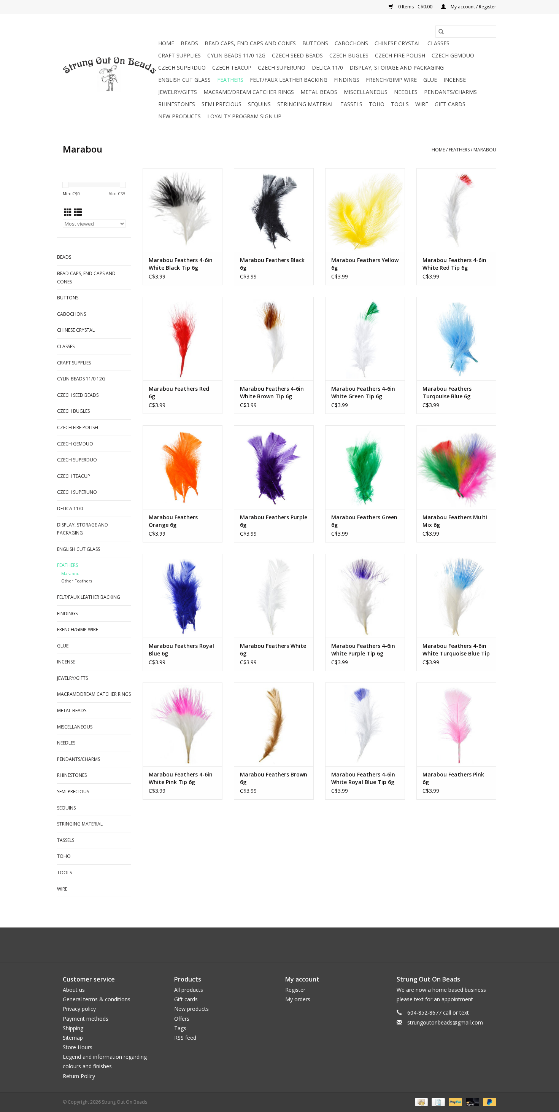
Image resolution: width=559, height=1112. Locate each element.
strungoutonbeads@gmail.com (445, 1022)
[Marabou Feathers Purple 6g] (274, 467)
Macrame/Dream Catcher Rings (248, 91)
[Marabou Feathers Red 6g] (182, 338)
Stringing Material (305, 104)
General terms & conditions (96, 999)
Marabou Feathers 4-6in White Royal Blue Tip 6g (363, 778)
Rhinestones (176, 104)
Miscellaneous (365, 91)
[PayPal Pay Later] (488, 1101)
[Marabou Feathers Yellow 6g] (365, 210)
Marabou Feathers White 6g (273, 649)
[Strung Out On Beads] (109, 74)
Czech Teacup (231, 67)
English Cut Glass (184, 79)
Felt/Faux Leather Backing (288, 79)
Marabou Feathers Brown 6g (273, 778)
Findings (346, 79)
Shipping (73, 1028)
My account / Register (472, 6)
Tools (400, 104)
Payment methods (85, 1018)
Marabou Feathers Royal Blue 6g (181, 649)
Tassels (351, 104)
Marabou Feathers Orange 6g (173, 521)
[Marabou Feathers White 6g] (274, 596)
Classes (438, 43)
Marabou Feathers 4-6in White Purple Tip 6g (363, 649)
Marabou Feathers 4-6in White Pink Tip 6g (181, 778)
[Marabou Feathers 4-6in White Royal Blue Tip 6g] (365, 724)
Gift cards (450, 104)
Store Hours (77, 1047)
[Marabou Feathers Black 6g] (274, 210)
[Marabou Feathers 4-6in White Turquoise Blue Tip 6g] (456, 596)
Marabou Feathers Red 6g (179, 392)
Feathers (230, 79)
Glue (430, 79)
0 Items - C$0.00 (415, 6)
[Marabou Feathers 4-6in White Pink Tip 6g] (182, 724)
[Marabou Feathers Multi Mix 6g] (456, 467)
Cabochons (351, 43)
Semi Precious (221, 104)
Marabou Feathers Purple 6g (273, 521)
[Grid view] (68, 212)
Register (295, 989)
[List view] (78, 212)
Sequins (259, 104)
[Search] (441, 31)
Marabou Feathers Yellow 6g (365, 263)
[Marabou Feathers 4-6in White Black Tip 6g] (182, 210)
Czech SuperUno (281, 67)
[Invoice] (437, 1101)
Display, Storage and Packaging (396, 67)
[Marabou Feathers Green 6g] (365, 467)
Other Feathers (76, 581)
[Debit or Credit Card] (471, 1101)
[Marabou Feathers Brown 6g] (274, 724)
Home (166, 43)
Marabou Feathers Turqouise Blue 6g (447, 392)
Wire (421, 104)
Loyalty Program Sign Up (244, 116)
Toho (376, 104)
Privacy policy (79, 1008)
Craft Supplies (179, 55)
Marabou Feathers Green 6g (364, 521)
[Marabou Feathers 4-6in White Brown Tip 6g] (274, 338)
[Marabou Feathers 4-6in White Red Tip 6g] (456, 210)
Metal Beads (318, 91)
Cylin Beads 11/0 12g (236, 55)
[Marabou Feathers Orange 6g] (182, 467)
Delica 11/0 (327, 67)
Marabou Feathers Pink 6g (453, 778)
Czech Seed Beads (297, 55)
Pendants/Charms (450, 91)
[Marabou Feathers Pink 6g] (456, 724)
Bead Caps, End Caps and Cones (250, 43)
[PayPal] (454, 1101)
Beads (189, 43)
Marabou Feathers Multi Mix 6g (454, 521)
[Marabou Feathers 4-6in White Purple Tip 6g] (365, 596)
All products (188, 989)
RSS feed (185, 1037)
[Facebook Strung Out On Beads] (273, 945)
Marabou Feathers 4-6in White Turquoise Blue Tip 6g (456, 649)
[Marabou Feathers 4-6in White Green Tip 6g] (365, 338)
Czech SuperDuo (182, 67)
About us (74, 989)
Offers (181, 1018)
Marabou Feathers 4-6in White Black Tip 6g (181, 263)
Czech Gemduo (453, 55)
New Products (179, 116)
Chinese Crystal (398, 43)
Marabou (484, 149)
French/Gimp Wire (391, 79)
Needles (406, 91)
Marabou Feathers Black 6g (272, 263)
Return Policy (79, 1076)
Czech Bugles (348, 55)
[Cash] (420, 1101)
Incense (454, 79)
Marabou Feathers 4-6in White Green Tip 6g (363, 392)
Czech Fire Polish (400, 55)
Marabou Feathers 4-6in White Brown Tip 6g (272, 392)
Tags (180, 1028)
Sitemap (73, 1037)
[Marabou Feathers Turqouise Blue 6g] (456, 338)
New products (191, 1008)
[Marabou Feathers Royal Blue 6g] (182, 596)
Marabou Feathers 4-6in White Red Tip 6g (454, 263)
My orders (297, 999)
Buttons (315, 43)
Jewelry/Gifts (177, 91)
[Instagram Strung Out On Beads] (286, 945)
